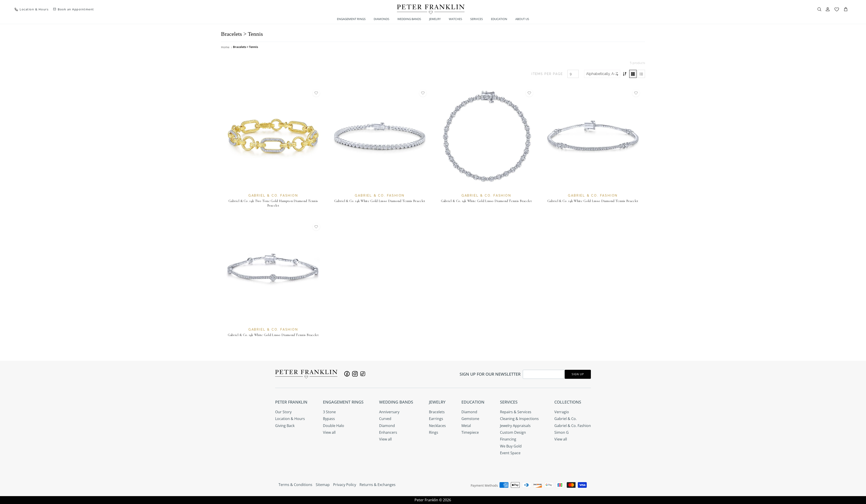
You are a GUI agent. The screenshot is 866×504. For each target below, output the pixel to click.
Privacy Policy (344, 484)
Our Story (283, 411)
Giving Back (285, 425)
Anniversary (389, 411)
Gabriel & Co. (565, 418)
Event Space (510, 452)
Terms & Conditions (295, 484)
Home (225, 47)
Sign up (578, 374)
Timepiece (470, 432)
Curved (385, 418)
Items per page (547, 74)
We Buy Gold (511, 446)
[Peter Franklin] (431, 9)
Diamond (387, 425)
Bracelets (437, 411)
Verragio (561, 411)
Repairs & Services (515, 411)
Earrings (436, 418)
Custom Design (513, 432)
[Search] (819, 9)
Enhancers (388, 432)
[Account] (827, 9)
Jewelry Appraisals (515, 425)
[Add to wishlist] (316, 93)
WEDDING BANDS (409, 19)
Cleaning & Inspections (519, 418)
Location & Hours (290, 418)
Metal (466, 425)
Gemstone (470, 418)
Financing (508, 439)
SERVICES (476, 19)
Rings (433, 432)
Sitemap (323, 484)
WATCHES (455, 19)
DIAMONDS (381, 19)
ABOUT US (522, 19)
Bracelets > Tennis (245, 47)
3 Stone (329, 411)
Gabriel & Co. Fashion (572, 425)
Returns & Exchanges (377, 484)
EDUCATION (499, 19)
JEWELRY (435, 19)
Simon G (561, 432)
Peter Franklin (426, 499)
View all (329, 432)
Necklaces (437, 425)
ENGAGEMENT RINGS (351, 19)
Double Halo (333, 425)
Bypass (329, 418)
